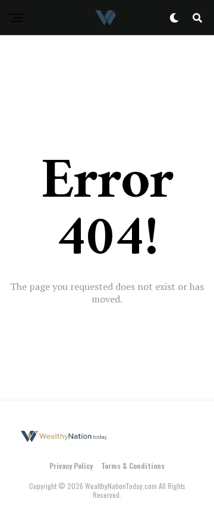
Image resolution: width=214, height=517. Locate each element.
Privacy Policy (71, 466)
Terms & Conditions (133, 466)
